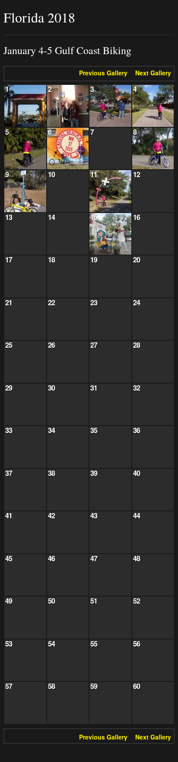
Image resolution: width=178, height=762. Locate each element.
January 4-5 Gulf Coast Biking (67, 50)
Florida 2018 (39, 17)
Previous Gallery (103, 72)
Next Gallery (153, 72)
